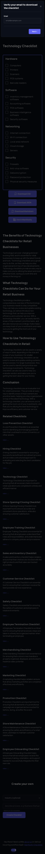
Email (6, 16)
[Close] (41, 6)
